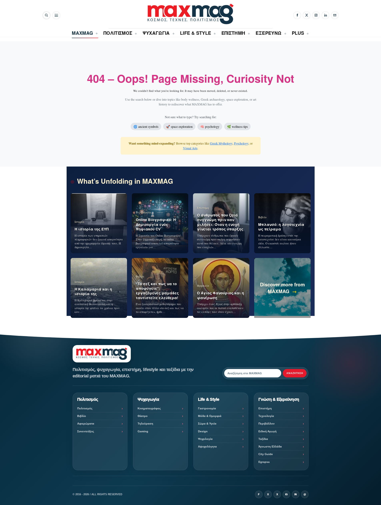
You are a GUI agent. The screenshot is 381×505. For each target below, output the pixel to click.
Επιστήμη (265, 408)
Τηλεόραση (145, 423)
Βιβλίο (81, 416)
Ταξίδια (263, 439)
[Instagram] (316, 15)
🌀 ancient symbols (145, 126)
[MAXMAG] (191, 14)
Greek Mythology (221, 143)
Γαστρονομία (207, 408)
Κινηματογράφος (149, 408)
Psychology (241, 143)
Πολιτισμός (84, 408)
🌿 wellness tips (237, 126)
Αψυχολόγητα (207, 446)
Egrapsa (264, 461)
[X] (306, 15)
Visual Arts (190, 148)
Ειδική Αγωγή (267, 431)
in (295, 494)
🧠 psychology (209, 126)
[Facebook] (297, 15)
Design (203, 431)
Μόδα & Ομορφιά (209, 416)
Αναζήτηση (294, 373)
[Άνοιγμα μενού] (56, 15)
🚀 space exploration (179, 126)
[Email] (335, 15)
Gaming (143, 431)
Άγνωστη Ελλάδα (270, 446)
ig (286, 494)
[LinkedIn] (325, 15)
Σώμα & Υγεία (207, 423)
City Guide (265, 454)
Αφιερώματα (85, 423)
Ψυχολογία (205, 439)
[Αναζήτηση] (46, 15)
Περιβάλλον (266, 423)
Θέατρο (143, 416)
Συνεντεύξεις (85, 431)
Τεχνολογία (266, 416)
